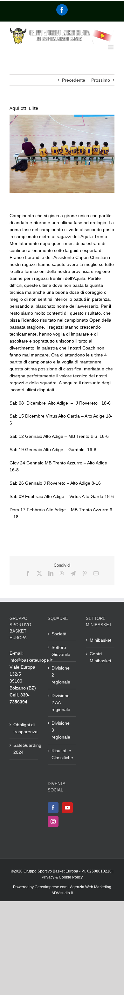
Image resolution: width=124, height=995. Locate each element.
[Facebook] (62, 10)
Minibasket (100, 640)
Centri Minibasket (100, 657)
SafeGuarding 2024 (24, 749)
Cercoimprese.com (51, 887)
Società (59, 633)
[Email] (96, 573)
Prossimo (100, 80)
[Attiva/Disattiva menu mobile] (111, 47)
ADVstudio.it (62, 893)
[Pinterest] (84, 573)
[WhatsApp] (62, 573)
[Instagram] (53, 821)
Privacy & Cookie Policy (62, 877)
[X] (39, 573)
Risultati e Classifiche (62, 754)
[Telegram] (73, 573)
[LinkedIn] (50, 573)
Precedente (73, 80)
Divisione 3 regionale (61, 730)
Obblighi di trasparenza (24, 728)
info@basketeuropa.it (31, 660)
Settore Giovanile (61, 651)
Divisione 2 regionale (61, 674)
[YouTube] (67, 807)
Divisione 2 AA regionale (61, 702)
